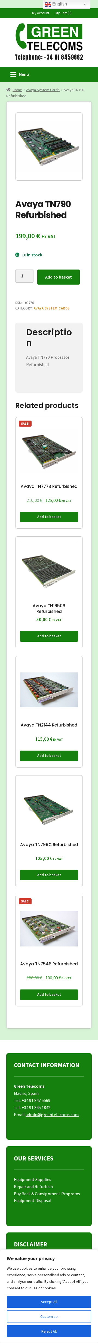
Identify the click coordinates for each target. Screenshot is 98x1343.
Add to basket (58, 277)
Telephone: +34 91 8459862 (49, 57)
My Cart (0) (64, 13)
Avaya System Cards (43, 89)
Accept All (49, 1301)
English (59, 4)
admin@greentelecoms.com (52, 1114)
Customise (49, 1316)
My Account (40, 13)
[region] (49, 1296)
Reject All (49, 1331)
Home (17, 89)
